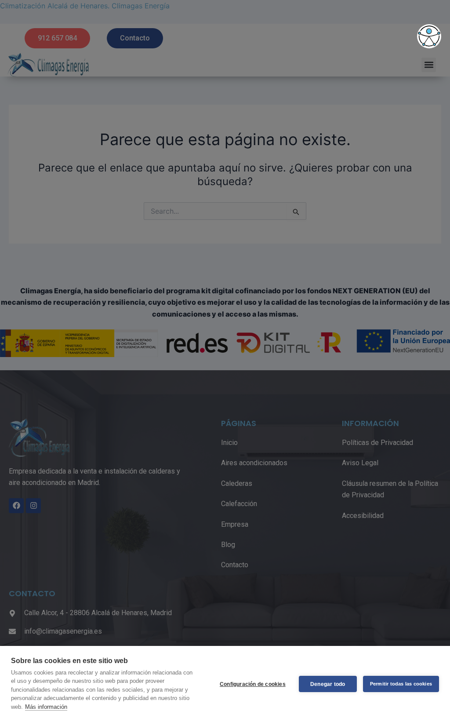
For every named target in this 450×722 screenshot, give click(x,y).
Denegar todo (327, 684)
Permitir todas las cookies (401, 683)
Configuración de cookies (253, 684)
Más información (46, 707)
